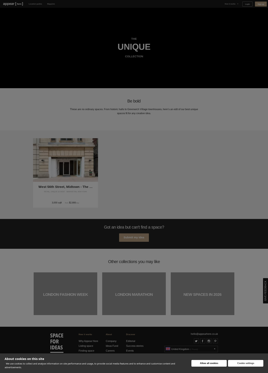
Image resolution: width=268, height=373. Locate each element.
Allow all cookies (209, 363)
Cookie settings (245, 363)
